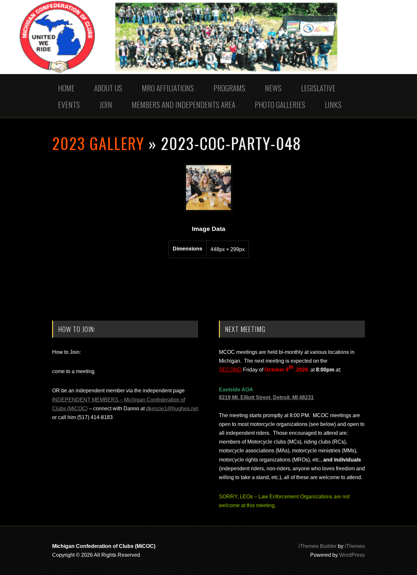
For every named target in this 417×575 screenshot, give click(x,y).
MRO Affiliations (168, 88)
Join (105, 104)
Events (69, 104)
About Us (108, 88)
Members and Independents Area (183, 104)
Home (66, 88)
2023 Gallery (98, 143)
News (273, 88)
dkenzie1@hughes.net (172, 408)
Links (333, 104)
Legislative (318, 88)
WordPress (352, 555)
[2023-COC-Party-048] (208, 210)
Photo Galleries (280, 104)
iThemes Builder (317, 546)
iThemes (355, 546)
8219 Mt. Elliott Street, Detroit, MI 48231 (266, 397)
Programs (229, 88)
